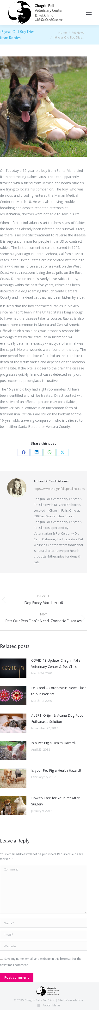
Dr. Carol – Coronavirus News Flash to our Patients (59, 691)
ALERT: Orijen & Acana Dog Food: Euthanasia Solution (57, 718)
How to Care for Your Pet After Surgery (55, 801)
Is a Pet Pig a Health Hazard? (53, 743)
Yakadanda (75, 1000)
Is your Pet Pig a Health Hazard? (56, 770)
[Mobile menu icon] (89, 13)
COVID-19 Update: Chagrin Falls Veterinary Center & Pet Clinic (55, 663)
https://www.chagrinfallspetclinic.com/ (59, 489)
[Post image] (13, 668)
